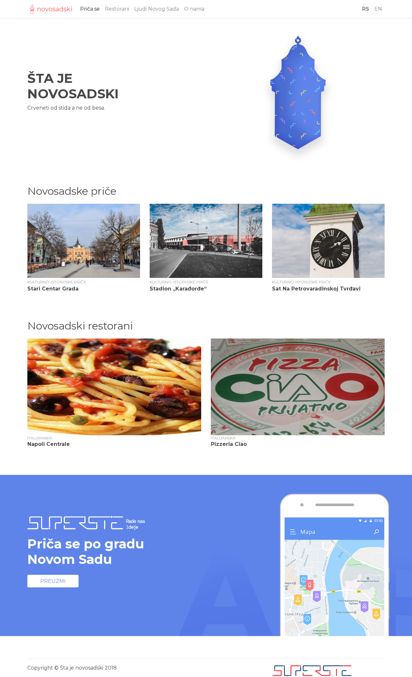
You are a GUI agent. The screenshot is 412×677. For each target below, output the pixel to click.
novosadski (54, 9)
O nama (194, 9)
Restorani (117, 9)
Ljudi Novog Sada (156, 9)
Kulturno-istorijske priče (56, 282)
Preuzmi (53, 581)
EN (378, 9)
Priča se (90, 9)
